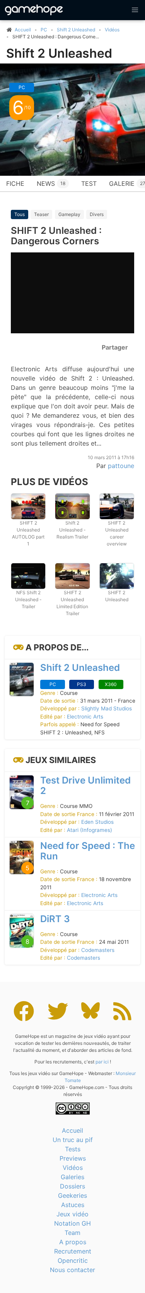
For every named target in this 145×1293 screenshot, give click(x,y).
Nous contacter (72, 1270)
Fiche (15, 183)
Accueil (72, 1130)
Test (89, 183)
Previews (73, 1158)
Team (72, 1232)
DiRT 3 (55, 918)
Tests (72, 1149)
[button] (135, 10)
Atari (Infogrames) (89, 830)
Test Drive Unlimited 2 (85, 785)
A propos (72, 1242)
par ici (102, 1062)
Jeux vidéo (72, 1214)
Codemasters (97, 950)
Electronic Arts (85, 716)
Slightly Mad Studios (106, 708)
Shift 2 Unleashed (76, 30)
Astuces (72, 1205)
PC (44, 30)
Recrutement (72, 1251)
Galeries (72, 1177)
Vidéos (112, 30)
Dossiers (72, 1186)
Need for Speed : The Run (87, 851)
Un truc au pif (73, 1140)
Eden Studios (97, 822)
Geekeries (72, 1195)
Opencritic (73, 1260)
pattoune (121, 466)
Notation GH (72, 1223)
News (51, 183)
